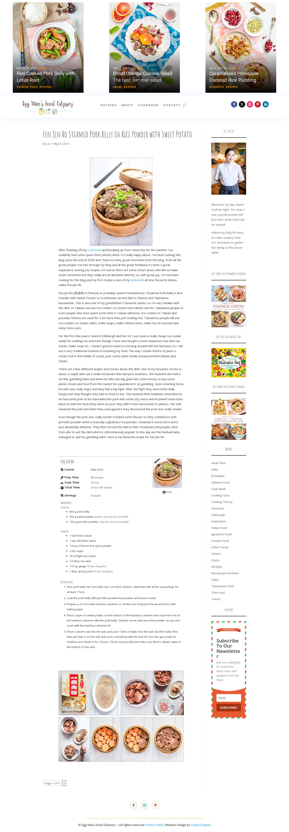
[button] (144, 47)
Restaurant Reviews (225, 573)
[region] (144, 47)
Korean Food (220, 541)
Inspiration (218, 521)
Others (216, 554)
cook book (94, 250)
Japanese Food (221, 534)
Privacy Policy (154, 825)
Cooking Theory (222, 502)
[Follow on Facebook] (234, 104)
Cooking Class (220, 495)
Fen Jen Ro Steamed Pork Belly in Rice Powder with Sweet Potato (117, 134)
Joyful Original (201, 825)
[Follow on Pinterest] (258, 104)
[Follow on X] (242, 104)
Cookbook (148, 105)
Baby (214, 469)
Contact (172, 105)
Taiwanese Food (222, 586)
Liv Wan (41, 68)
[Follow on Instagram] (250, 104)
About (127, 105)
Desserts (216, 87)
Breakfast (218, 476)
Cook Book (218, 489)
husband (136, 280)
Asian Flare (218, 463)
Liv (48, 144)
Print (168, 492)
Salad (117, 87)
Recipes (46, 87)
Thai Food (218, 592)
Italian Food (219, 528)
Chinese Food (27, 87)
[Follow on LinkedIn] (265, 104)
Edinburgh (218, 515)
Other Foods (220, 547)
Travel (215, 599)
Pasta (215, 560)
